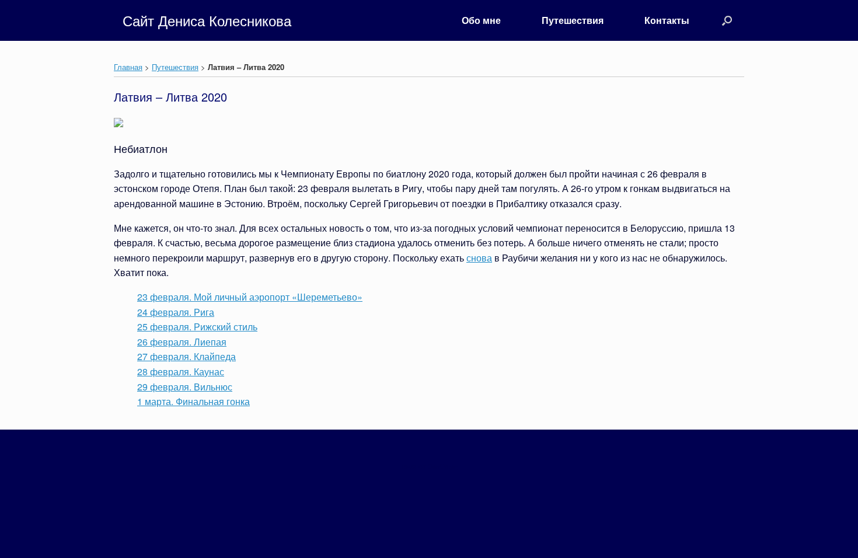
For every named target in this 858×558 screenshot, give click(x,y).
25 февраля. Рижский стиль (197, 326)
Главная (128, 66)
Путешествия (573, 20)
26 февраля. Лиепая (181, 341)
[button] (727, 20)
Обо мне (481, 20)
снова (479, 257)
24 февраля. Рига (175, 312)
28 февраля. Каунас (180, 371)
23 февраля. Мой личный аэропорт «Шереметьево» (249, 297)
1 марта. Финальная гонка (193, 401)
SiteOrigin (443, 466)
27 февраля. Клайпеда (186, 356)
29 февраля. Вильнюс (184, 386)
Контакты (666, 20)
